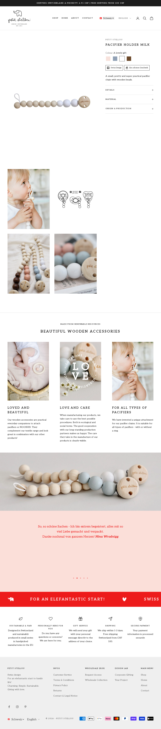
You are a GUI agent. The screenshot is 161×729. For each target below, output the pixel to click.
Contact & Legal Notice (65, 695)
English (123, 18)
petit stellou (113, 40)
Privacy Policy (60, 685)
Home (65, 18)
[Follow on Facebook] (9, 706)
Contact (87, 18)
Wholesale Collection (96, 680)
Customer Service (62, 674)
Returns (57, 690)
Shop (55, 18)
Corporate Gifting (124, 674)
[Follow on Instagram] (17, 706)
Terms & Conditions (63, 680)
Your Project (121, 680)
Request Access (93, 674)
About (75, 18)
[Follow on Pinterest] (25, 706)
